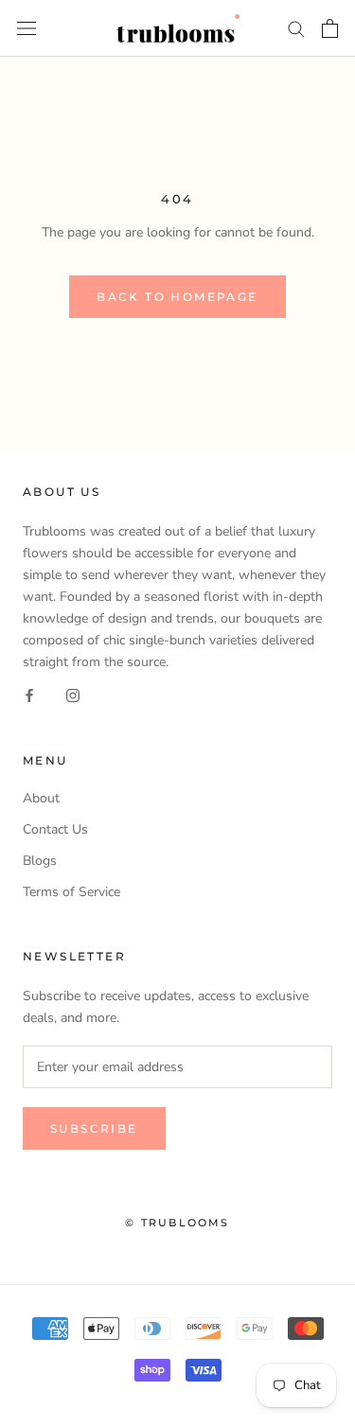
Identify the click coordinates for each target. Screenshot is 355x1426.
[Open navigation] (26, 28)
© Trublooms (177, 1222)
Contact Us (55, 829)
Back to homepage (177, 297)
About (41, 798)
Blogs (40, 861)
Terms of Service (71, 892)
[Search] (296, 28)
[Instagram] (73, 694)
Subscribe (94, 1128)
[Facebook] (29, 694)
